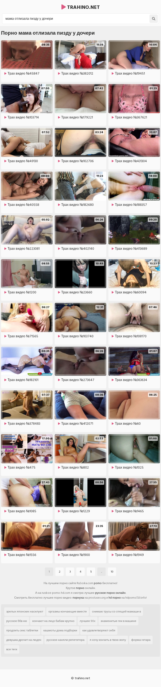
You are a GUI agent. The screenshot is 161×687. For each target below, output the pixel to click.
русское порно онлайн (110, 592)
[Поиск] (153, 18)
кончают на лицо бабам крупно (53, 621)
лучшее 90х (87, 621)
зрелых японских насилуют (24, 611)
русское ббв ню (16, 621)
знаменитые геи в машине (118, 621)
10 (112, 571)
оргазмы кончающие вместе (67, 611)
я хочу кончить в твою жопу (108, 639)
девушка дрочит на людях (23, 639)
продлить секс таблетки (22, 630)
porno (98, 583)
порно (80, 588)
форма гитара (141, 639)
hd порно (115, 597)
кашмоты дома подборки (60, 630)
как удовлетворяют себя (98, 630)
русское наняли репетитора (65, 639)
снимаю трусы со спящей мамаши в (116, 611)
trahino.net (83, 7)
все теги (11, 649)
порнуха (78, 597)
